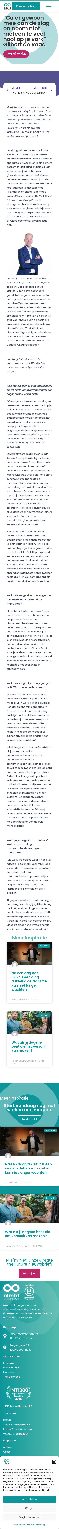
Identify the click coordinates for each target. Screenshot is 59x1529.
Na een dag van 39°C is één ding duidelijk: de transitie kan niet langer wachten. (29, 981)
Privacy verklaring (36, 1524)
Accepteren (29, 1499)
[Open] (51, 6)
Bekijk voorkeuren (29, 1517)
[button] (54, 1461)
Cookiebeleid (19, 1524)
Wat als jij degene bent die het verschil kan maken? (28, 1046)
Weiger (29, 1508)
